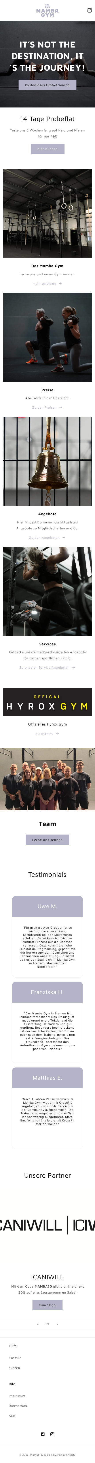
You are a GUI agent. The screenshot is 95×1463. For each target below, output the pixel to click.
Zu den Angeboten (44, 537)
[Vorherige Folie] (38, 1324)
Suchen (14, 1368)
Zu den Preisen (44, 407)
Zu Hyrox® (44, 733)
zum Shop (47, 1305)
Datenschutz (18, 1405)
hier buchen (47, 149)
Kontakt (15, 1358)
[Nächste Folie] (57, 1324)
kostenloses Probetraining (47, 85)
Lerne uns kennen (47, 839)
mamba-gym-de (40, 1454)
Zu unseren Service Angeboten (44, 667)
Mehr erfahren (44, 283)
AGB (12, 1415)
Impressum (17, 1395)
